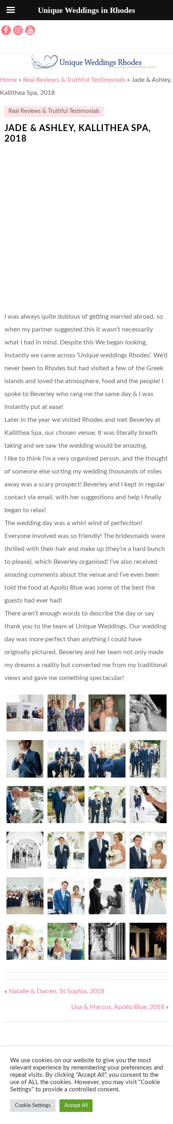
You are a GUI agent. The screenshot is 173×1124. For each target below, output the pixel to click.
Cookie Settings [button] (33, 1105)
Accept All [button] (76, 1105)
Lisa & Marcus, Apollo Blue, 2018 (117, 1007)
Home (8, 80)
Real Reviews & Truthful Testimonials (74, 80)
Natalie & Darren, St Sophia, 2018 (56, 991)
